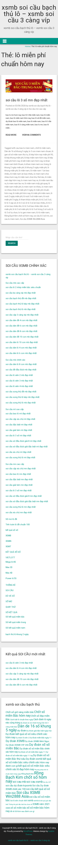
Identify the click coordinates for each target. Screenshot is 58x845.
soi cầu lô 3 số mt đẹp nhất (18, 435)
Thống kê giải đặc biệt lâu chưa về (20, 804)
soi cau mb (19, 781)
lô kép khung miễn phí (14, 158)
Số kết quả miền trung (16, 622)
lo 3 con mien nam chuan (40, 151)
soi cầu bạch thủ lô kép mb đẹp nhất (22, 303)
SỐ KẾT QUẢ (11, 612)
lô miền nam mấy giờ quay (36, 183)
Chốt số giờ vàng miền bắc (20, 712)
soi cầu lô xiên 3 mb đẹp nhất (19, 380)
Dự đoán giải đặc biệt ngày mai (39, 731)
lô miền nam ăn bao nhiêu (21, 174)
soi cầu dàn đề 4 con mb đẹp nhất (21, 320)
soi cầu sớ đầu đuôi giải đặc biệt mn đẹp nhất (27, 501)
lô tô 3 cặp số (10, 203)
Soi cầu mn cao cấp (37, 109)
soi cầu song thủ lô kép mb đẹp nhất (22, 397)
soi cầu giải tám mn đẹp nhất (19, 485)
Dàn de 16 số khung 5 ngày (16, 151)
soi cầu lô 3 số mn (41, 216)
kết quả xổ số (12, 530)
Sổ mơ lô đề (11, 519)
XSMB (8, 535)
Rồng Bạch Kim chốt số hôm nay (19, 216)
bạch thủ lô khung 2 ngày (17, 634)
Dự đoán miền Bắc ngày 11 (41, 737)
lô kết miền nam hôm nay (32, 161)
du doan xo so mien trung (30, 723)
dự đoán (21, 730)
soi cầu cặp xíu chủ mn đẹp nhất (21, 468)
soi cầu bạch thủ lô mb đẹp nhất (20, 309)
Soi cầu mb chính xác (15, 360)
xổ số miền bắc (18, 807)
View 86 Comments (31, 135)
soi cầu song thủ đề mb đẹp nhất (21, 391)
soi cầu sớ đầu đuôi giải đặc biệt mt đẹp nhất (27, 446)
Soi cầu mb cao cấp (15, 283)
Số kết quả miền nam (15, 628)
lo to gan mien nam (26, 212)
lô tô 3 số (21, 203)
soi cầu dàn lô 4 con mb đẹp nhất (21, 347)
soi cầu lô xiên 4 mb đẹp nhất (19, 386)
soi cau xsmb (34, 781)
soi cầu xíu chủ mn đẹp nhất (19, 512)
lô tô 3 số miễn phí (21, 209)
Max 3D (9, 567)
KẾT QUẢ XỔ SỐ (13, 552)
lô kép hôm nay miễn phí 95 (41, 154)
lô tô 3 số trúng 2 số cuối (40, 209)
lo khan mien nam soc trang (36, 164)
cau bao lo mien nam (25, 148)
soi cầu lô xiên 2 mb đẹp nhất (19, 375)
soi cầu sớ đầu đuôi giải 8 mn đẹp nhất (24, 496)
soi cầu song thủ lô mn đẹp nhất (21, 507)
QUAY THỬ (10, 607)
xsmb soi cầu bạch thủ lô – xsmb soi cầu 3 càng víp (29, 14)
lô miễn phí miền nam (40, 193)
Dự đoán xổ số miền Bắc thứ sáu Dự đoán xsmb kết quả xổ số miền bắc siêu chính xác (28, 759)
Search (11, 243)
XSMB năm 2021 (41, 804)
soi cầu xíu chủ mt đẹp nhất (18, 452)
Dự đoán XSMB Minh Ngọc (37, 741)
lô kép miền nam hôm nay (35, 158)
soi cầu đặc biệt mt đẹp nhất (19, 424)
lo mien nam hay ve (29, 180)
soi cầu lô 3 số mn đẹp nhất (26, 100)
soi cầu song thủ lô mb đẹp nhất (21, 402)
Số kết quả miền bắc (15, 616)
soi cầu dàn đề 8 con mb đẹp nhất (21, 331)
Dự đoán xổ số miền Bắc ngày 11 (31, 752)
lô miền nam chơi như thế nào (31, 177)
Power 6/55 (11, 578)
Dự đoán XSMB (15, 741)
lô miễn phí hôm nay (21, 193)
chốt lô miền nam (42, 148)
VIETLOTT (10, 557)
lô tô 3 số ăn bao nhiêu (35, 203)
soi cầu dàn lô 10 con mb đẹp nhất (22, 342)
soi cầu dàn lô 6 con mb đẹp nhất (21, 353)
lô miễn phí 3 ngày (25, 190)
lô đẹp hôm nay (25, 769)
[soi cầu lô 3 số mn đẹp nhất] (29, 92)
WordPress (28, 831)
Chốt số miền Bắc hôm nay (25, 713)
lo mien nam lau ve (15, 183)
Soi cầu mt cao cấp (15, 409)
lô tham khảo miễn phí (28, 199)
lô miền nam (24, 170)
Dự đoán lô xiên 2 (22, 738)
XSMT (8, 546)
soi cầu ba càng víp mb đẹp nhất (21, 293)
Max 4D (9, 573)
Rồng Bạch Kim (27, 774)
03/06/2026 (20, 106)
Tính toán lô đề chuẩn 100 (18, 524)
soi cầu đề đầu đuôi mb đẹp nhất (21, 369)
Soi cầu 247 (47, 782)
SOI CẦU (10, 590)
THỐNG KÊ (10, 585)
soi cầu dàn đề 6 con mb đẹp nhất (21, 325)
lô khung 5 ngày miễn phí (36, 167)
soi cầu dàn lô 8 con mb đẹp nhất (21, 364)
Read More (11, 135)
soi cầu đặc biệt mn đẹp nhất (19, 479)
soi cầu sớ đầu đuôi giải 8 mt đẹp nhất (23, 441)
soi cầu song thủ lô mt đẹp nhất (20, 457)
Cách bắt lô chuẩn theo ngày (21, 719)
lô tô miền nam (42, 212)
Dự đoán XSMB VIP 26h (17, 745)
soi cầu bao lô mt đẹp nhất (18, 413)
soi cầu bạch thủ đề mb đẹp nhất (21, 298)
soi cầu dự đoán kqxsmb (19, 785)
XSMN (8, 541)
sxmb (36, 801)
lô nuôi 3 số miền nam (33, 196)
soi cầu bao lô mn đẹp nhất (18, 474)
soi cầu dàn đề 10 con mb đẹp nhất (22, 337)
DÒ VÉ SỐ (10, 596)
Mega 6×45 (11, 562)
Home (27, 46)
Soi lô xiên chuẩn (17, 801)
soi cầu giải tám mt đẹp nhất (19, 430)
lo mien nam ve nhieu (31, 187)
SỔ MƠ (9, 601)
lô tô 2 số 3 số (45, 199)
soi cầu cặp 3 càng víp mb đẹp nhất (22, 315)
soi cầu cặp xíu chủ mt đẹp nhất (20, 419)
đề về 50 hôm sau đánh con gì (22, 811)
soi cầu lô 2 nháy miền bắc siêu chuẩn (23, 287)
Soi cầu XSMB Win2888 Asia (32, 219)
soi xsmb (28, 800)
